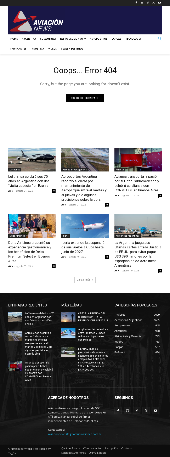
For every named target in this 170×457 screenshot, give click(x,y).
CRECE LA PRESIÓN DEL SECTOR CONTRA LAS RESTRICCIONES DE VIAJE (93, 317)
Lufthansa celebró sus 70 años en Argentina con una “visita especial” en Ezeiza (29, 181)
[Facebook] (136, 3)
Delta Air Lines (17, 235)
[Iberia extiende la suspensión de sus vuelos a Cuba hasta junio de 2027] (85, 226)
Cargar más (83, 279)
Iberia (66, 235)
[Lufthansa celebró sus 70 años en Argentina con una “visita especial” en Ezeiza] (32, 159)
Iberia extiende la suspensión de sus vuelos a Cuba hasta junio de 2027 (83, 247)
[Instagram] (142, 3)
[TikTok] (148, 3)
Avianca (120, 169)
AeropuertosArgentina (75, 169)
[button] (160, 39)
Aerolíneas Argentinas (128, 235)
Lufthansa (15, 169)
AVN (10, 190)
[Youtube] (159, 3)
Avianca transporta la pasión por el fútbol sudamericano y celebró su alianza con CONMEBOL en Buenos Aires (136, 183)
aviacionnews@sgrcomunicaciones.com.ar (74, 434)
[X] (153, 3)
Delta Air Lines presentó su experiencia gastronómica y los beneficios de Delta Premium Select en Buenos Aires (29, 252)
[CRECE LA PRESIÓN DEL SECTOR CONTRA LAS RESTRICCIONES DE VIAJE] (68, 317)
